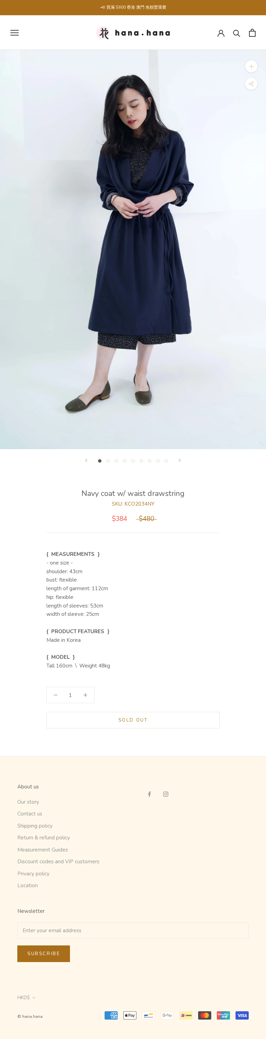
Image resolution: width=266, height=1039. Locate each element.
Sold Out (133, 720)
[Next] (180, 460)
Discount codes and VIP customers (58, 861)
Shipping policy (35, 825)
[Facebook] (149, 793)
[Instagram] (165, 793)
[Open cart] (252, 33)
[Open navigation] (14, 33)
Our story (28, 801)
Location (27, 885)
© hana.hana (30, 1016)
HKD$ (23, 998)
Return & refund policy (43, 837)
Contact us (29, 813)
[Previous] (86, 460)
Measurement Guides (42, 849)
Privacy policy (33, 873)
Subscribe (43, 954)
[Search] (236, 32)
